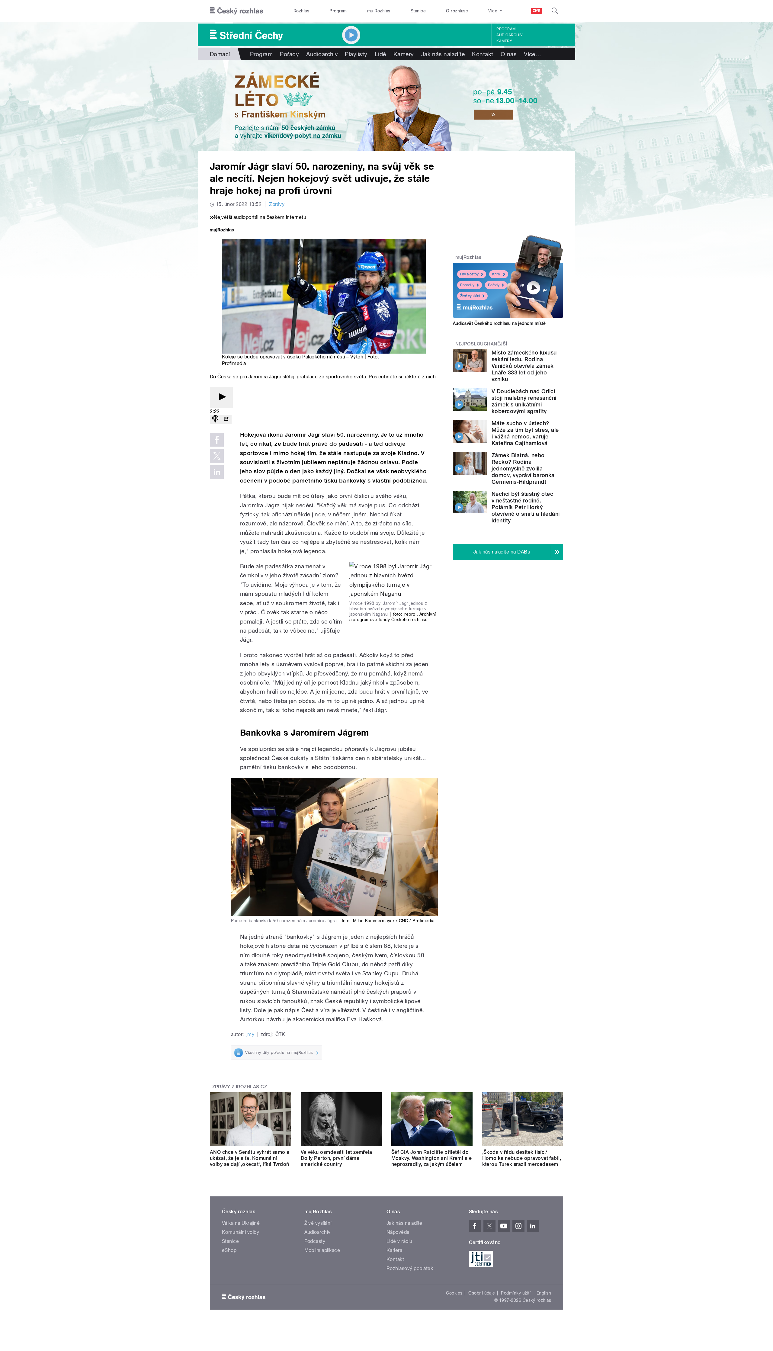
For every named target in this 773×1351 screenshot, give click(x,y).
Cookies (454, 1293)
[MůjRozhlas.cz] (222, 230)
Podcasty (315, 1241)
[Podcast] (215, 419)
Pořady (289, 54)
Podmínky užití (516, 1293)
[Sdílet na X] (217, 456)
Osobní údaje (481, 1293)
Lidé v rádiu (399, 1241)
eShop (229, 1250)
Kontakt (482, 54)
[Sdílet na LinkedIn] (217, 472)
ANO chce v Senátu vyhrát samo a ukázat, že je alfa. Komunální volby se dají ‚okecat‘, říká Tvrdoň (250, 1158)
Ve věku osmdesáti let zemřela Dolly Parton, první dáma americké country (336, 1158)
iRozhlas (301, 10)
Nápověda (397, 1232)
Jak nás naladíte (443, 54)
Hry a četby (469, 274)
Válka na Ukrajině (241, 1223)
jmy (250, 1034)
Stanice (418, 10)
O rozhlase (457, 10)
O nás (509, 54)
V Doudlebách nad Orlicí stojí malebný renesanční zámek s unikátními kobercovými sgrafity (524, 401)
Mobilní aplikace (322, 1250)
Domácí (220, 54)
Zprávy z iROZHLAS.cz (239, 1086)
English (544, 1293)
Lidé (380, 54)
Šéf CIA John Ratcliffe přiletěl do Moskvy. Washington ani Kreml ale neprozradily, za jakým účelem (431, 1158)
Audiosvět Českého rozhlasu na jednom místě (499, 323)
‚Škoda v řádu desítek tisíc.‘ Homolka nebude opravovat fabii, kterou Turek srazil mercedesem (521, 1158)
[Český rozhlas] (236, 11)
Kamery (504, 41)
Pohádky (467, 285)
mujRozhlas (378, 10)
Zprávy (276, 204)
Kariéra (394, 1250)
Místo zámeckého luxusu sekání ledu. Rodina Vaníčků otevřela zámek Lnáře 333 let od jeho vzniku (524, 365)
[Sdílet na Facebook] (217, 440)
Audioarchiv (509, 35)
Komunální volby (240, 1232)
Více (532, 54)
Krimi (496, 274)
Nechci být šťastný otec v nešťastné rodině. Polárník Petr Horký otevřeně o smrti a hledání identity (526, 507)
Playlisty (356, 54)
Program (338, 10)
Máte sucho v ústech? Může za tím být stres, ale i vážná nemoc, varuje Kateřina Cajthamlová (525, 433)
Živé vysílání (470, 296)
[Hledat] (555, 11)
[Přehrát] (221, 397)
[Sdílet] (226, 419)
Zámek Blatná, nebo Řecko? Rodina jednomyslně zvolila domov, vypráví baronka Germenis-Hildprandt (523, 468)
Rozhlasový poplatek (409, 1268)
